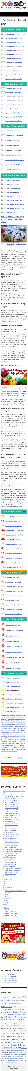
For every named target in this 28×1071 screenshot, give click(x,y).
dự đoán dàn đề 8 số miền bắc (13, 70)
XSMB (4, 881)
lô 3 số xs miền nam (10, 866)
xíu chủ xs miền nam (10, 874)
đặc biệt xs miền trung (11, 843)
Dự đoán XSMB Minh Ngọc (16, 1014)
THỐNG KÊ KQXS (8, 879)
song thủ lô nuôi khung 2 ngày (12, 749)
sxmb (24, 1056)
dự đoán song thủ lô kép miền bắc (14, 50)
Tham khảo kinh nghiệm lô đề (14, 715)
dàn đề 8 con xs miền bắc (11, 811)
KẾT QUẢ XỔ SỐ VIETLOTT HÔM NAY (15, 891)
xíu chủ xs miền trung (10, 855)
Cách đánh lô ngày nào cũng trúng (12, 1003)
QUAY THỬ (6, 908)
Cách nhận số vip (7, 876)
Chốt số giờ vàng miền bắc (15, 997)
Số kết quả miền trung (11, 913)
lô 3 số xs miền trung (10, 847)
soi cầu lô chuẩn (15, 1050)
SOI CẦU (5, 902)
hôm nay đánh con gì (20, 1028)
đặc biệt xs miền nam (10, 862)
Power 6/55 (8, 898)
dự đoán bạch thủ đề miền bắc (13, 54)
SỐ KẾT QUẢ (6, 909)
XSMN (4, 883)
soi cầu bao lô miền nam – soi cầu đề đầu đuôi (14, 4)
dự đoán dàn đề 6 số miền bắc (13, 66)
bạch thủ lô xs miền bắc (11, 804)
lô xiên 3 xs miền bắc (10, 828)
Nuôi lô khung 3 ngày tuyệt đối (11, 743)
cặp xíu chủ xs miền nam (11, 860)
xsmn (12, 1060)
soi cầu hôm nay (14, 1048)
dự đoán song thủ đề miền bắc (13, 58)
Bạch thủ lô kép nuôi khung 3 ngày (16, 719)
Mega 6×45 (8, 892)
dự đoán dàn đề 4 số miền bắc (13, 62)
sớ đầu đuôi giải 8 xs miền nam (13, 868)
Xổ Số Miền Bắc (18, 1060)
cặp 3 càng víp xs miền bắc (12, 806)
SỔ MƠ (5, 906)
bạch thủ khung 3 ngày (7, 717)
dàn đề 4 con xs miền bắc (11, 808)
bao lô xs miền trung (10, 840)
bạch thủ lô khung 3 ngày (8, 720)
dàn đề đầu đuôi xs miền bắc (12, 815)
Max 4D (7, 896)
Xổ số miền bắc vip (8, 821)
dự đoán (14, 1007)
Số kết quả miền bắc (10, 911)
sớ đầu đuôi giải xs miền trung (13, 851)
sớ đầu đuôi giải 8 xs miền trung (13, 849)
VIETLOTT (5, 889)
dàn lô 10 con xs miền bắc (12, 817)
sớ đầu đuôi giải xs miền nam (12, 870)
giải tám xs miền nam (10, 864)
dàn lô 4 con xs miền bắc (11, 819)
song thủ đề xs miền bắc (11, 832)
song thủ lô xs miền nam (11, 872)
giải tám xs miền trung (11, 845)
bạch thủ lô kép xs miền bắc (12, 802)
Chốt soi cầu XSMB (4, 997)
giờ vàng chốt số (8, 1028)
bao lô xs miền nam (10, 859)
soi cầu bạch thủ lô (16, 1039)
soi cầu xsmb (22, 1052)
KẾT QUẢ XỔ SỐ (7, 887)
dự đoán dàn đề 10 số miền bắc (14, 75)
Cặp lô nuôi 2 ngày (17, 728)
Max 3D (7, 894)
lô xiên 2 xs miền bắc (10, 826)
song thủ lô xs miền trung (11, 853)
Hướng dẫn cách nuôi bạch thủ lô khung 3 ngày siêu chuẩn (12, 219)
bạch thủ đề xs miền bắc (11, 800)
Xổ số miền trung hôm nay (10, 838)
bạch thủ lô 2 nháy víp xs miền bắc (14, 796)
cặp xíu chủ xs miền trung (12, 842)
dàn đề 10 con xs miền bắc (12, 813)
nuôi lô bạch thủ (12, 739)
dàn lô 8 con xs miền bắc (11, 825)
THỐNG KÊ (6, 900)
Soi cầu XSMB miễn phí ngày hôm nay (10, 1054)
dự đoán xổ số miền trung (17, 1026)
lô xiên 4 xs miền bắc (10, 830)
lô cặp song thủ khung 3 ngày (15, 736)
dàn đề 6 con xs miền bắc (11, 810)
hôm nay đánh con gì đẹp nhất (8, 1030)
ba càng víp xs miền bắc (11, 798)
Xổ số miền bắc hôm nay (9, 794)
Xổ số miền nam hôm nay (9, 857)
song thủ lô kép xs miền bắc (12, 834)
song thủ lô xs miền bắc (11, 836)
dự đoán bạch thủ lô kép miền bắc (14, 46)
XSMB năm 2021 (5, 1060)
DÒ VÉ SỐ (6, 904)
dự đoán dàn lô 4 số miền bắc (13, 79)
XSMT (4, 885)
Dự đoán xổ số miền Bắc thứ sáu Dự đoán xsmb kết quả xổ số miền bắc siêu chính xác (13, 1024)
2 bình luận (14, 751)
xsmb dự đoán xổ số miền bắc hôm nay (12, 1058)
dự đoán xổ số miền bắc (10, 1017)
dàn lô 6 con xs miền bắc (11, 823)
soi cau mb (18, 1033)
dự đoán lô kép (16, 1012)
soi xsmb (20, 1056)
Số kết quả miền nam (10, 915)
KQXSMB (18, 1030)
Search (20, 757)
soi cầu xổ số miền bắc (12, 1056)
